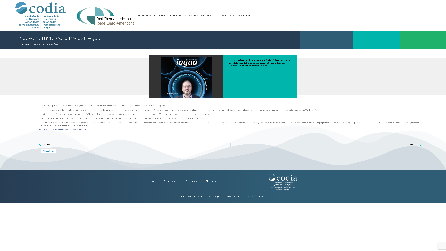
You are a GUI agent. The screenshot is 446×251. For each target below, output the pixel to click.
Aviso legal (214, 196)
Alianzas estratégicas (195, 15)
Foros (248, 15)
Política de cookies (256, 196)
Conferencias (163, 15)
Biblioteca (211, 15)
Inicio (21, 44)
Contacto (240, 15)
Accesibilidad (233, 196)
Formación (178, 15)
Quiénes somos (145, 15)
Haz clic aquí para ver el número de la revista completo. (63, 130)
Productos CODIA (226, 15)
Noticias (28, 44)
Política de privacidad (191, 196)
